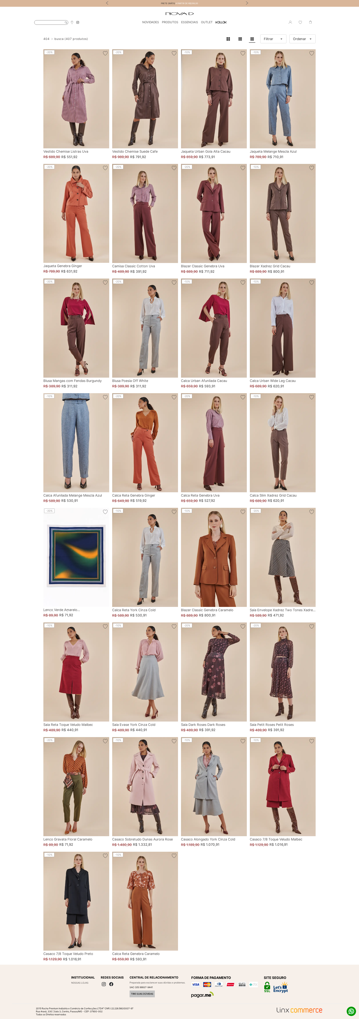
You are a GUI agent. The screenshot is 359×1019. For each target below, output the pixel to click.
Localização (72, 22)
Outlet (207, 22)
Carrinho (310, 22)
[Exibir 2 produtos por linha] (228, 39)
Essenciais (189, 22)
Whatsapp (351, 1011)
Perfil (290, 22)
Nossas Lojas (79, 982)
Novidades (150, 22)
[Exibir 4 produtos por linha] (252, 39)
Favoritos (300, 22)
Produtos (170, 22)
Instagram (78, 22)
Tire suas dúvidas (142, 993)
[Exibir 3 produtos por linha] (240, 39)
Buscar (66, 22)
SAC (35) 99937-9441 (141, 987)
